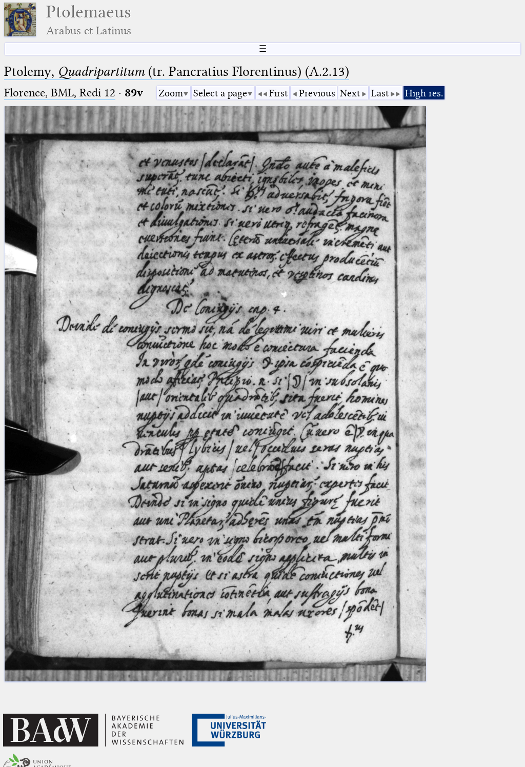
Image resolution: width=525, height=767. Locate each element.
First (278, 93)
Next (350, 93)
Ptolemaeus (88, 19)
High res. (424, 93)
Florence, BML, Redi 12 (59, 92)
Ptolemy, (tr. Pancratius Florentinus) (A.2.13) (176, 71)
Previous (317, 93)
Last (380, 93)
